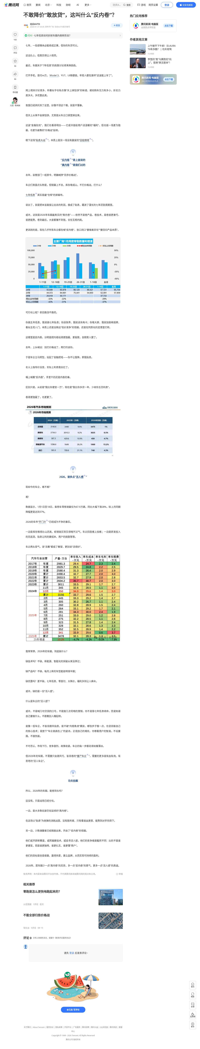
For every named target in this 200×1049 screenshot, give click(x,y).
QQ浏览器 (104, 1027)
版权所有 (76, 1039)
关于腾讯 (27, 1027)
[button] (168, 25)
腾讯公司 (69, 1039)
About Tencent (39, 1027)
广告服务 (76, 1027)
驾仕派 (26, 928)
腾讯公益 (94, 1027)
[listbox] (73, 906)
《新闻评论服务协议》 (63, 938)
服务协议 (49, 1027)
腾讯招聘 (85, 1027)
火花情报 (27, 904)
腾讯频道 (113, 1027)
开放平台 (67, 1027)
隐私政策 (58, 1027)
